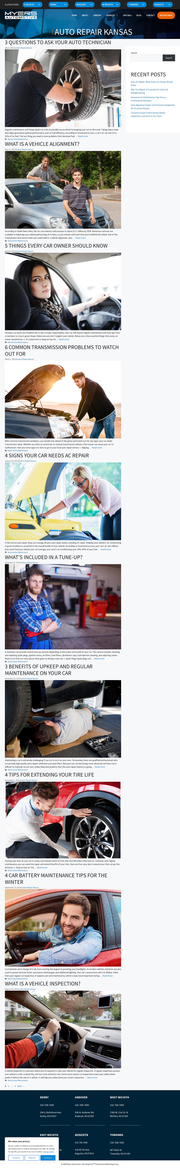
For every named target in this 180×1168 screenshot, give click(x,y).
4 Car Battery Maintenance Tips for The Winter (56, 878)
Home (74, 15)
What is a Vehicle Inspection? (42, 983)
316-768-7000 (47, 1105)
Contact (150, 15)
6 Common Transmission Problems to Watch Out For (62, 350)
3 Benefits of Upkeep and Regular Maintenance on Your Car (49, 669)
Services (110, 15)
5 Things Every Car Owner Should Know (56, 245)
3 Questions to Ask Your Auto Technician (58, 42)
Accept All (48, 1158)
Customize (16, 1158)
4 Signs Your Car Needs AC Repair (47, 455)
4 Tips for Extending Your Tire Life (49, 774)
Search (134, 52)
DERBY (44, 1097)
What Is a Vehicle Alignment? (42, 143)
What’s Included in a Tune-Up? (44, 557)
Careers (97, 15)
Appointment (166, 15)
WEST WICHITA (119, 1097)
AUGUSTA (81, 1135)
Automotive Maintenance (18, 139)
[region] (32, 1150)
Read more (83, 136)
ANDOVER (81, 1097)
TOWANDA (116, 1135)
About (85, 15)
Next (20, 1086)
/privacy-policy (48, 1152)
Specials (127, 15)
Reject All (32, 1158)
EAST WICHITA (49, 1135)
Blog (139, 15)
